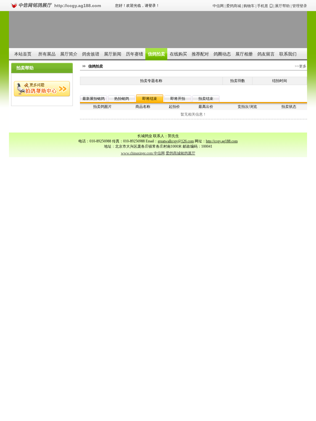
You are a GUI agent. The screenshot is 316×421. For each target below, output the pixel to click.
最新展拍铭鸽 (93, 98)
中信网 (218, 6)
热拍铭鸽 (121, 98)
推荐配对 (200, 54)
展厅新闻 (112, 54)
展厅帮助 (282, 6)
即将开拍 (177, 98)
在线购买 (178, 54)
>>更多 (300, 66)
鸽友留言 (266, 54)
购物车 (249, 6)
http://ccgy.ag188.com (77, 5)
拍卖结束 (205, 98)
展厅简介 (68, 54)
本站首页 (22, 54)
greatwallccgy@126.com (176, 141)
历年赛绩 (134, 54)
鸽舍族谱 (90, 54)
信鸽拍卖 (156, 54)
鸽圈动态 (222, 54)
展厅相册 (244, 54)
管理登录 (299, 6)
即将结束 (149, 98)
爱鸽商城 (233, 6)
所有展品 (47, 54)
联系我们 (288, 54)
